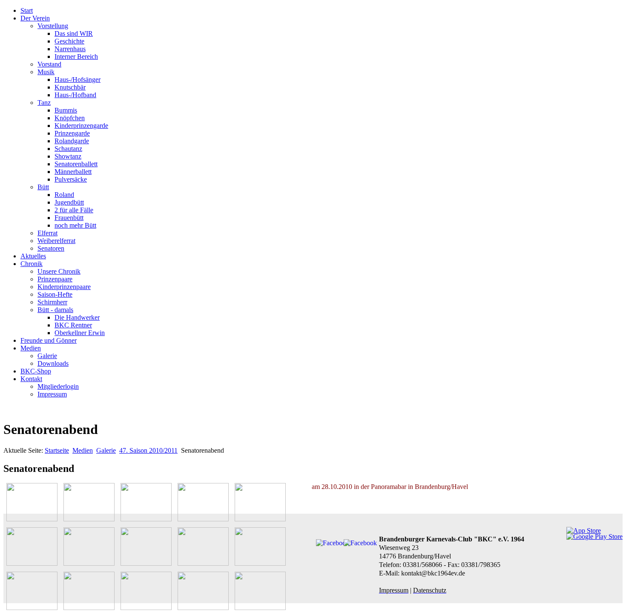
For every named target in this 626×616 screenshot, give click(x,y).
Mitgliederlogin (58, 386)
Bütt (43, 187)
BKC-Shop (35, 371)
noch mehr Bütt (75, 225)
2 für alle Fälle (74, 210)
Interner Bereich (76, 56)
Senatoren (50, 248)
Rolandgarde (72, 141)
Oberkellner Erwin (80, 332)
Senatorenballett (76, 164)
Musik (46, 71)
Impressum (52, 394)
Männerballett (73, 171)
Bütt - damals (55, 309)
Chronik (31, 263)
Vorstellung (52, 25)
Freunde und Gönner (48, 340)
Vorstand (49, 64)
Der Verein (35, 18)
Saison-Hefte (54, 294)
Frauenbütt (69, 217)
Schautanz (68, 148)
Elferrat (47, 233)
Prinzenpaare (54, 279)
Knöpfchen (70, 117)
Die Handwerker (77, 317)
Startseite (57, 450)
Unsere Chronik (58, 271)
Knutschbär (70, 87)
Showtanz (68, 156)
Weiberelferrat (56, 240)
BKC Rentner (73, 325)
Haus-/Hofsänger (78, 79)
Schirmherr (52, 302)
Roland (64, 194)
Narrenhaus (70, 48)
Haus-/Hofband (75, 94)
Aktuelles (33, 256)
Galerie (47, 355)
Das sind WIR (74, 33)
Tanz (44, 102)
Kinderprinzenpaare (64, 286)
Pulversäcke (71, 179)
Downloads (53, 363)
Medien (30, 348)
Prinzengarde (72, 133)
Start (26, 10)
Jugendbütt (69, 202)
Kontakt (31, 378)
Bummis (66, 110)
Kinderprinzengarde (81, 125)
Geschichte (69, 41)
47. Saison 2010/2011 (148, 450)
